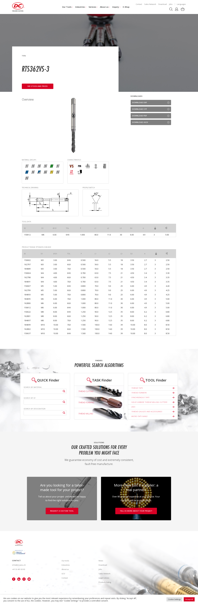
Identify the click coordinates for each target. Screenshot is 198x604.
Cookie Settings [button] (174, 599)
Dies (133, 407)
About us (104, 7)
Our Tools (66, 7)
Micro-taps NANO (139, 416)
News (101, 560)
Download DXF (139, 102)
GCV (63, 573)
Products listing (105, 582)
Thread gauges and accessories (146, 411)
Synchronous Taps (140, 397)
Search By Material (33, 387)
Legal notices (104, 578)
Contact (139, 4)
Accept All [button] (189, 599)
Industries (80, 7)
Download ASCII (140, 122)
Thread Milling (85, 413)
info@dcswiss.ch (19, 565)
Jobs (171, 4)
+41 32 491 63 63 (18, 569)
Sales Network (150, 4)
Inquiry (115, 7)
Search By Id (29, 398)
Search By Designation (34, 409)
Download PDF (139, 116)
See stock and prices (37, 86)
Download (162, 4)
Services (92, 7)
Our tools (65, 560)
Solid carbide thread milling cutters (149, 402)
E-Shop (126, 7)
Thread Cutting (85, 391)
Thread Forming (86, 402)
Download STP (139, 109)
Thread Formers (139, 393)
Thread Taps (137, 388)
